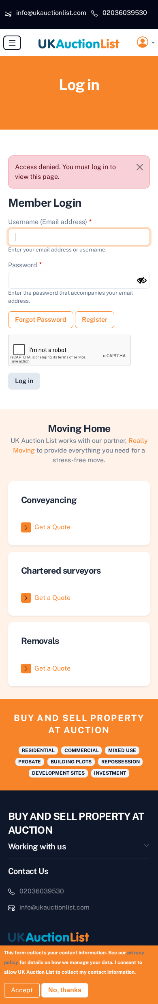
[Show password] (142, 280)
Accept (22, 990)
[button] (146, 42)
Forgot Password (40, 319)
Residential (38, 750)
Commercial (81, 750)
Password (22, 265)
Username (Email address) (47, 222)
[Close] (139, 167)
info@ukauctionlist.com (51, 13)
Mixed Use (122, 750)
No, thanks (64, 990)
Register (94, 319)
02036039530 (124, 13)
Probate (29, 762)
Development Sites (58, 773)
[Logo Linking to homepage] (79, 937)
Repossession (120, 762)
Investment (110, 773)
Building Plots (71, 762)
